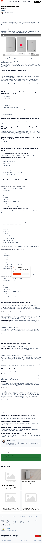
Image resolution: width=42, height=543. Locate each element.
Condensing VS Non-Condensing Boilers (13, 88)
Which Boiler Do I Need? (15, 523)
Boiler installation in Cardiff (6, 214)
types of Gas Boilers (9, 298)
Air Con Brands (22, 522)
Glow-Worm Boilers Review (6, 401)
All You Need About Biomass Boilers (8, 406)
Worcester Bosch (14, 530)
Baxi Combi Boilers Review (10, 184)
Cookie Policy (35, 540)
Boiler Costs (14, 521)
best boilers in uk (4, 217)
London (29, 521)
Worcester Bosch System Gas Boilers (15, 145)
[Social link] (2, 525)
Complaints (39, 540)
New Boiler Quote (4, 335)
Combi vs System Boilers (5, 404)
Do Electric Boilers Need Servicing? (7, 340)
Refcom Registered (9, 530)
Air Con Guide (22, 521)
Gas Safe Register (3, 530)
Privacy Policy (23, 540)
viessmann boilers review (6, 219)
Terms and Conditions (29, 540)
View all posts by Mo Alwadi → (10, 445)
